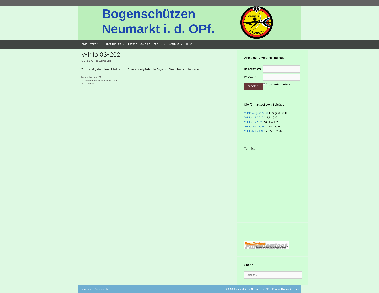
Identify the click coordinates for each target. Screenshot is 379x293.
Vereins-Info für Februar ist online (101, 80)
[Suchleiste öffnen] (297, 44)
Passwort (250, 77)
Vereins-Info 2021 (93, 77)
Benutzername (253, 68)
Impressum (86, 289)
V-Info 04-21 (91, 83)
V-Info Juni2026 (253, 122)
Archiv (158, 44)
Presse (132, 44)
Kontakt (174, 44)
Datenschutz (101, 289)
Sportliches (113, 44)
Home (83, 44)
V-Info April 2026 (254, 126)
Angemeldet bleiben (278, 84)
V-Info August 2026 (256, 113)
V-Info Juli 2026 (253, 117)
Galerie (145, 44)
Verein (94, 44)
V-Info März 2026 (254, 131)
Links (189, 44)
